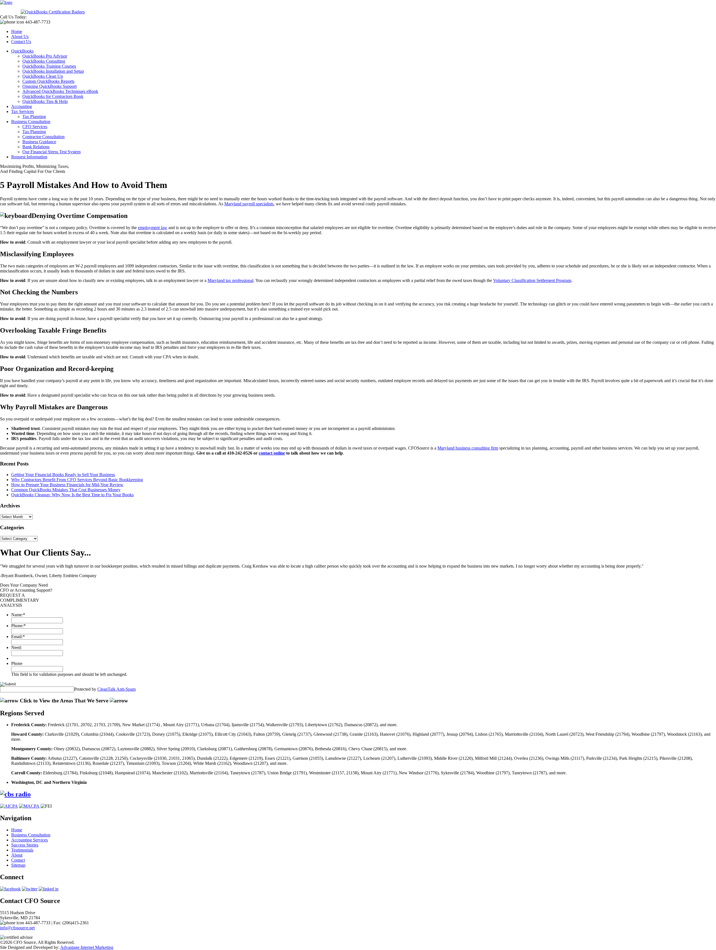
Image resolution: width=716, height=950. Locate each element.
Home (16, 31)
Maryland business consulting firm (467, 448)
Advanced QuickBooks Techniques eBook (60, 91)
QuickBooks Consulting (43, 61)
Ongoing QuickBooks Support (49, 86)
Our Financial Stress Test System (51, 151)
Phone (16, 663)
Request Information (29, 156)
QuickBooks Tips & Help (45, 101)
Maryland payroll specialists (249, 203)
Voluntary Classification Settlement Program (532, 280)
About (16, 855)
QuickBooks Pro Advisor (44, 56)
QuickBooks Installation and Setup (53, 71)
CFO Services (34, 126)
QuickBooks (22, 51)
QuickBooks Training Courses (49, 66)
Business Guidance (39, 141)
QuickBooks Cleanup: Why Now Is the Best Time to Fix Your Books (72, 494)
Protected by (105, 689)
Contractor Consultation (43, 136)
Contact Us (21, 41)
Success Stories (24, 845)
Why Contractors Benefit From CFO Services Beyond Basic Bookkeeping (77, 479)
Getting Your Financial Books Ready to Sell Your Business (63, 474)
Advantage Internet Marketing (86, 947)
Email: (18, 636)
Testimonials (22, 850)
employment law (152, 227)
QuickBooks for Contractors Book (52, 96)
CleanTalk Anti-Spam (116, 689)
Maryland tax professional (230, 280)
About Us (20, 36)
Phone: (18, 625)
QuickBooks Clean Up (42, 76)
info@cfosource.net (17, 927)
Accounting (21, 106)
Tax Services (22, 111)
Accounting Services (29, 840)
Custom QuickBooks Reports (48, 81)
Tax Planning (34, 116)
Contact (18, 860)
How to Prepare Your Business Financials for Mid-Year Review (67, 484)
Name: (18, 614)
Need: (16, 647)
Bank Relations (36, 146)
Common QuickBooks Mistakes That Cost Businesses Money (66, 489)
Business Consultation (30, 121)
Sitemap (18, 865)
